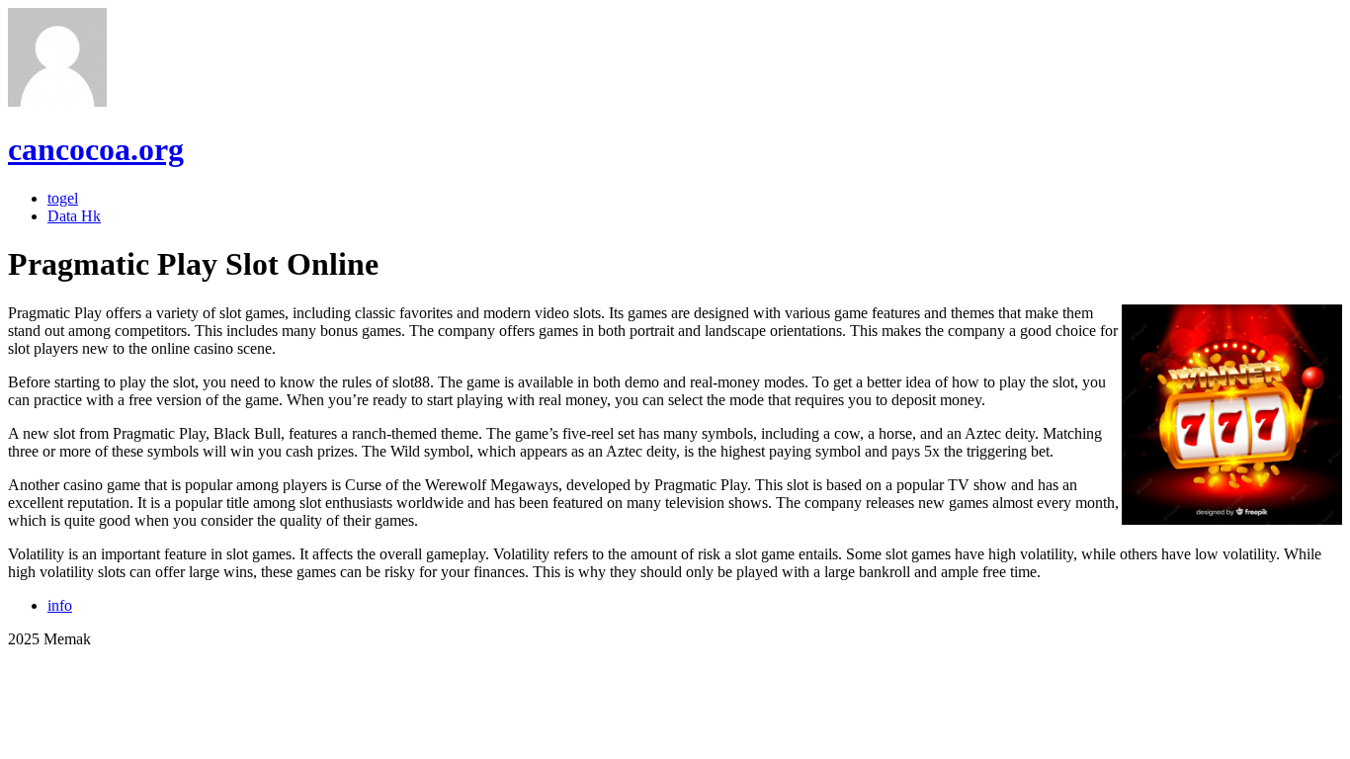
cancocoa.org (96, 149)
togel (62, 198)
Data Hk (74, 216)
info (59, 605)
